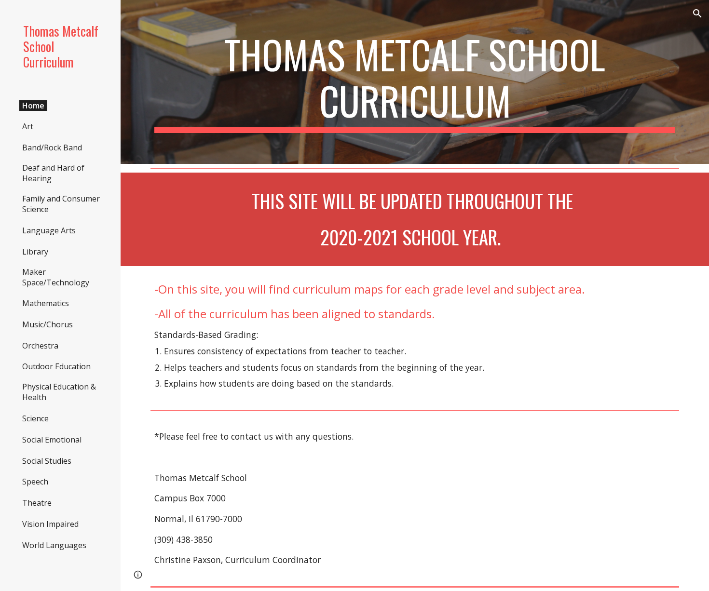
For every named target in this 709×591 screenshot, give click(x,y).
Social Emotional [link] (52, 439)
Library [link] (35, 251)
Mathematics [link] (45, 303)
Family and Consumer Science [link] (61, 204)
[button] (697, 13)
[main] (414, 82)
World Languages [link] (54, 545)
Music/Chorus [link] (47, 324)
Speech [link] (35, 481)
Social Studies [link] (46, 461)
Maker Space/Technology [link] (55, 277)
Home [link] (33, 105)
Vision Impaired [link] (50, 524)
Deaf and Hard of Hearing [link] (53, 173)
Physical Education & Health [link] (59, 392)
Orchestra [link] (40, 345)
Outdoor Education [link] (56, 366)
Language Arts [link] (49, 230)
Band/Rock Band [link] (52, 147)
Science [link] (35, 418)
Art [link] (27, 126)
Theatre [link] (37, 502)
